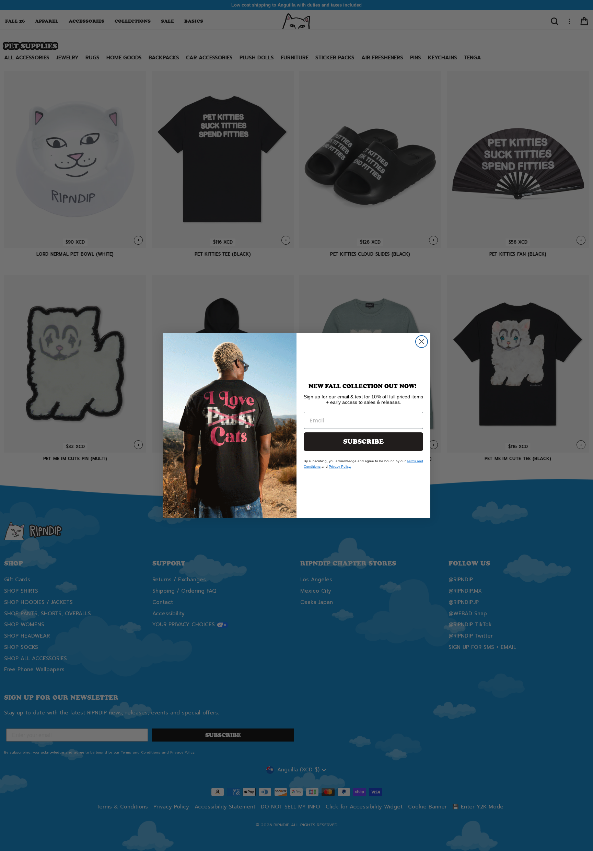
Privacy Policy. (340, 466)
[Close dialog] (422, 342)
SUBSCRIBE (363, 441)
